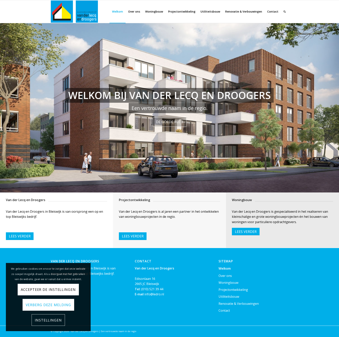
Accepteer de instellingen (48, 289)
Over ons (225, 276)
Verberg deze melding (48, 304)
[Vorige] (3, 104)
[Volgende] (335, 104)
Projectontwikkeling (233, 290)
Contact (224, 310)
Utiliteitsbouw (229, 296)
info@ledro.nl (154, 294)
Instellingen (48, 320)
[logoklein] (74, 11)
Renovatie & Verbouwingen (239, 303)
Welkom (225, 268)
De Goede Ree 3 (169, 121)
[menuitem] (117, 11)
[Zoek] (284, 11)
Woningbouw (228, 282)
